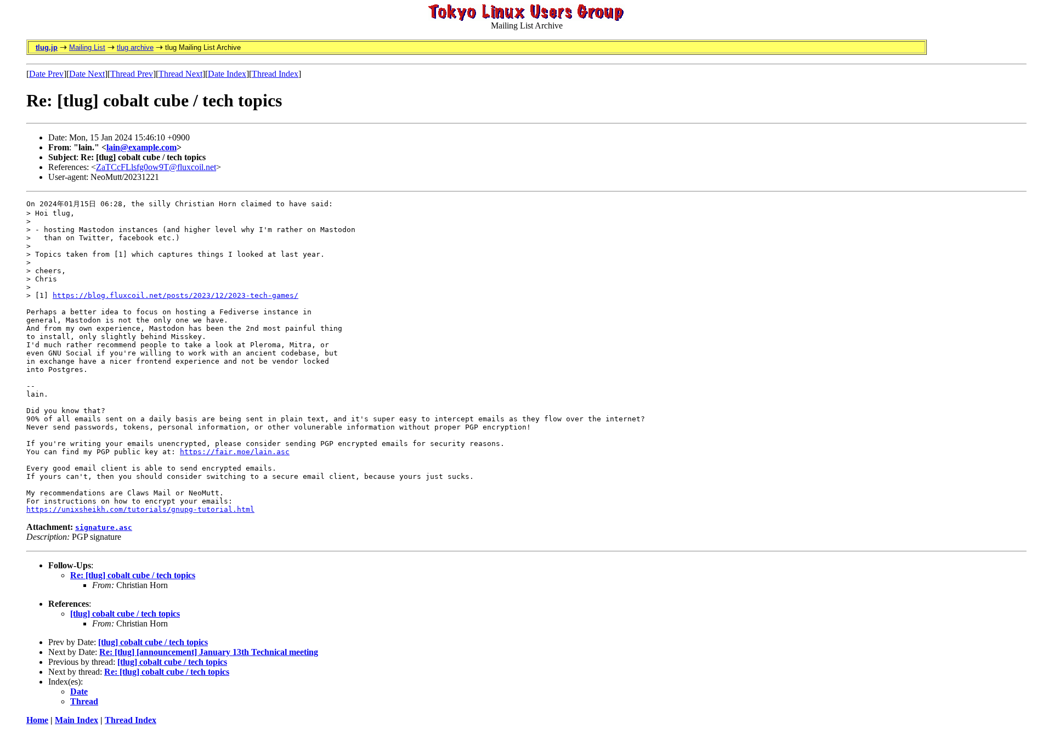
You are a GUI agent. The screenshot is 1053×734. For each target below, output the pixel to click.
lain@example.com (141, 147)
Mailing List (87, 47)
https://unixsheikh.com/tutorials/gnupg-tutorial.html (140, 509)
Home (37, 720)
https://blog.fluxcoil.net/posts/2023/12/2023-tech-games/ (175, 295)
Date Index (227, 73)
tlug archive (135, 47)
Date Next (87, 73)
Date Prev (46, 73)
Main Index (76, 720)
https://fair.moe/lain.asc (235, 452)
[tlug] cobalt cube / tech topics (125, 613)
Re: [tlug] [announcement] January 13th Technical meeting (208, 652)
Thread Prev (131, 73)
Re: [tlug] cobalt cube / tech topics (132, 575)
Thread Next (180, 73)
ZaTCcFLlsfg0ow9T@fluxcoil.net (156, 167)
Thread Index (275, 73)
